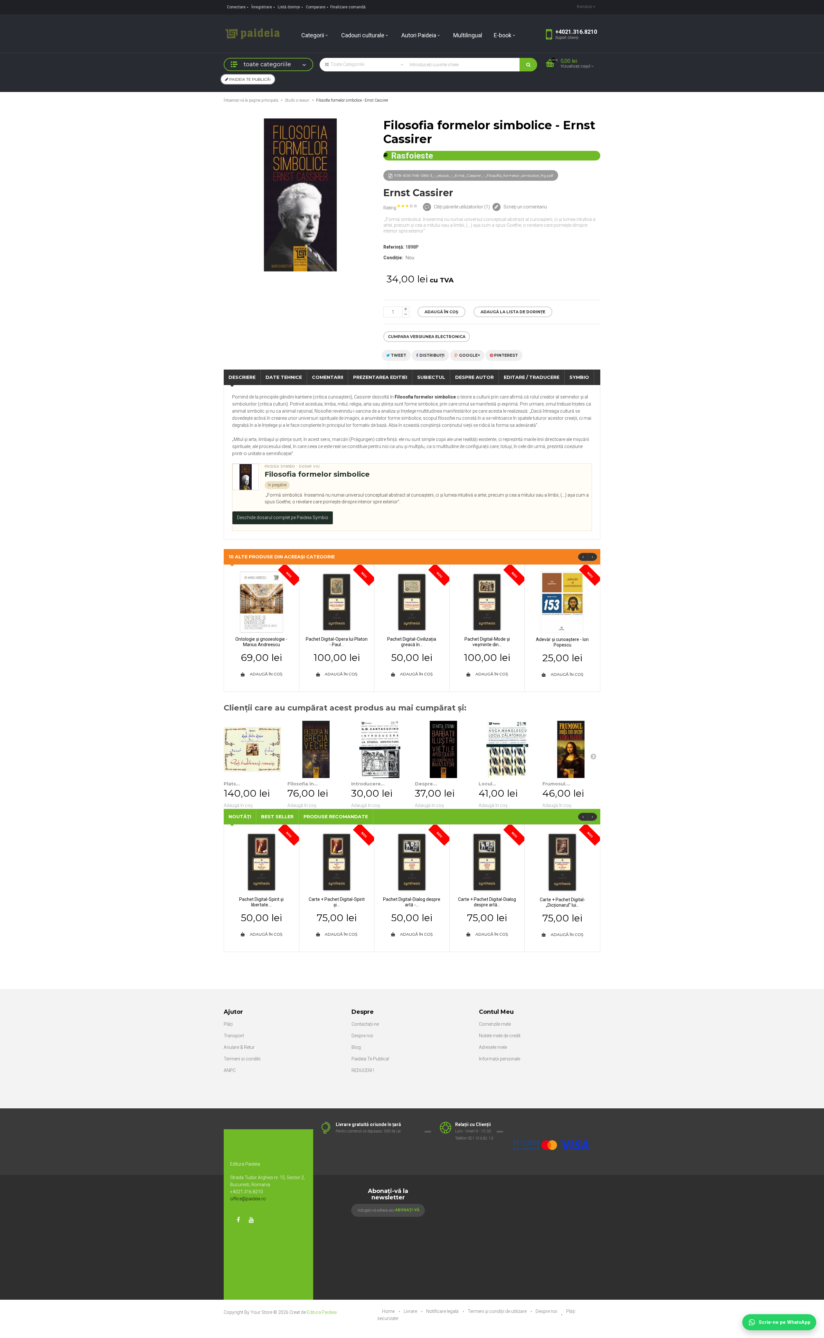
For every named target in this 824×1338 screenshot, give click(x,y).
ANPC (230, 1070)
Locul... (487, 784)
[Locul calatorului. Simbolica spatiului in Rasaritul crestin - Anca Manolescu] (507, 749)
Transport (234, 1035)
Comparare (315, 7)
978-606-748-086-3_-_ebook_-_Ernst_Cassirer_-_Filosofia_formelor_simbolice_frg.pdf (473, 175)
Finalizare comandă (348, 7)
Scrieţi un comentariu (524, 206)
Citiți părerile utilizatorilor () (461, 206)
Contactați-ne (365, 1024)
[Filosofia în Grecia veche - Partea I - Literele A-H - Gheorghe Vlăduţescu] (316, 749)
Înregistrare (261, 7)
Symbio (579, 377)
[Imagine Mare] (552, 1125)
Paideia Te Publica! (370, 1058)
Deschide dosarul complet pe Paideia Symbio (282, 517)
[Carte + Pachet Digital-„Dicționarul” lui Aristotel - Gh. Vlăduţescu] (562, 862)
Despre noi (362, 1035)
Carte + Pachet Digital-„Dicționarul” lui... (562, 902)
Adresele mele (493, 1047)
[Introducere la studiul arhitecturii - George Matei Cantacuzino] (379, 749)
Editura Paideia (322, 1312)
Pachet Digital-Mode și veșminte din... (487, 642)
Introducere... (368, 784)
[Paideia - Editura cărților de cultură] (252, 33)
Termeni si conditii (242, 1058)
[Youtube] (251, 1220)
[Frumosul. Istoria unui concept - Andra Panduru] (571, 749)
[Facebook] (238, 1220)
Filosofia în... (302, 784)
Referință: (393, 247)
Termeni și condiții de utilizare (498, 1311)
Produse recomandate (336, 817)
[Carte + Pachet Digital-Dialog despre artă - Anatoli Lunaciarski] (487, 861)
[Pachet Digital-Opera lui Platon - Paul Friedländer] (337, 601)
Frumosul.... (556, 784)
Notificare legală (443, 1311)
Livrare (411, 1311)
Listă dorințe (289, 7)
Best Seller (277, 817)
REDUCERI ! (362, 1070)
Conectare (236, 7)
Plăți (228, 1024)
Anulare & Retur (239, 1047)
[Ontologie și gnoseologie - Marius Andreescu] (261, 601)
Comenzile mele (495, 1024)
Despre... (426, 784)
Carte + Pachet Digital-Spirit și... (337, 902)
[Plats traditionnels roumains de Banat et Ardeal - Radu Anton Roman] (252, 749)
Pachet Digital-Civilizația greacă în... (411, 642)
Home (389, 1311)
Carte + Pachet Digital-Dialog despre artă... (487, 902)
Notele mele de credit (499, 1035)
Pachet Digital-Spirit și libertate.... (261, 902)
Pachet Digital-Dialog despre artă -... (411, 902)
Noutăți (240, 817)
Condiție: (393, 257)
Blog (356, 1047)
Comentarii (327, 377)
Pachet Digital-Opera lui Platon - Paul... (337, 642)
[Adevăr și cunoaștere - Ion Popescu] (562, 601)
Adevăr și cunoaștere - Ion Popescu (562, 642)
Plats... (232, 784)
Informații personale (499, 1058)
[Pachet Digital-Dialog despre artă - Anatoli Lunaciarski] (412, 861)
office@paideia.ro (248, 1198)
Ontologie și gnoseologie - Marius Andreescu (261, 642)
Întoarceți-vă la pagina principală (251, 100)
